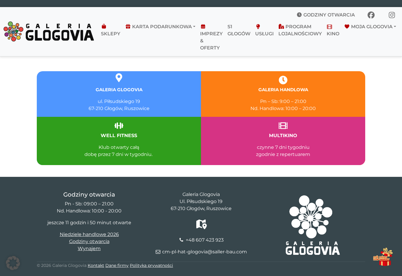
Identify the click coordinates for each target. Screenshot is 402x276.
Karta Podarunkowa (161, 26)
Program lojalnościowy (300, 30)
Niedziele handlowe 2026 (89, 234)
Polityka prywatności (151, 265)
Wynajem (89, 248)
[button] (13, 263)
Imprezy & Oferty (211, 41)
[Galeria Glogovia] (49, 25)
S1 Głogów (238, 30)
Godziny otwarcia (328, 15)
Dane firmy (117, 265)
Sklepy (110, 33)
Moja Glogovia (371, 26)
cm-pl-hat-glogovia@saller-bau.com (204, 252)
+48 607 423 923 (205, 240)
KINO (333, 33)
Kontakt (96, 265)
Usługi (264, 33)
